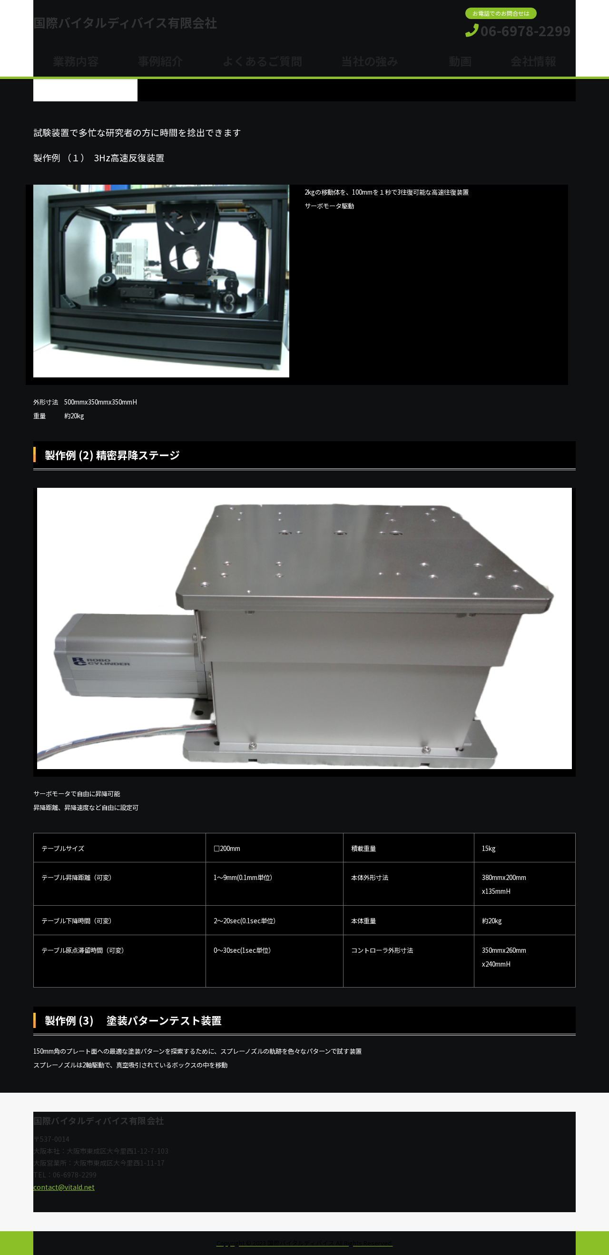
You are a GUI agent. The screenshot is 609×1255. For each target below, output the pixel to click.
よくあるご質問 (262, 60)
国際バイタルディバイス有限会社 (125, 22)
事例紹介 (160, 60)
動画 (454, 60)
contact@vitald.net (64, 1187)
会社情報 (533, 60)
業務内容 (75, 60)
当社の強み (369, 60)
